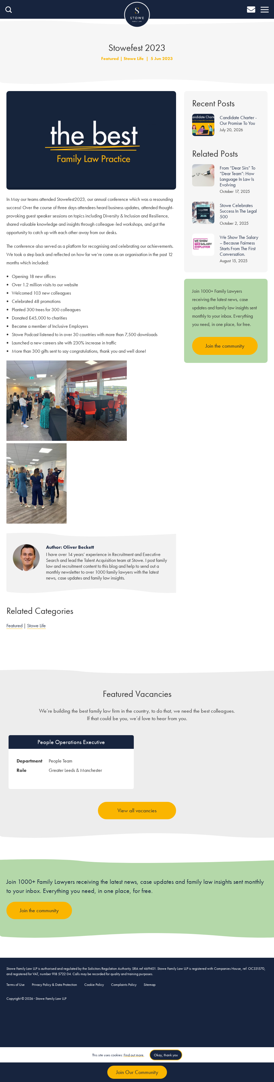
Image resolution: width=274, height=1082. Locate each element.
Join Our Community (137, 1072)
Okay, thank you (166, 1055)
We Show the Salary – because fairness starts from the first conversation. (239, 245)
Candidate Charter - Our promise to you (238, 120)
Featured (110, 58)
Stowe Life (134, 58)
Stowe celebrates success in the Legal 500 (238, 211)
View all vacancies (137, 810)
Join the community (225, 345)
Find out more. (134, 1055)
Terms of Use (15, 984)
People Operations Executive (71, 742)
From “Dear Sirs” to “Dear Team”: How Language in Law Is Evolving (237, 176)
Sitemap (149, 984)
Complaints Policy (123, 984)
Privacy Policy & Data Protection (54, 984)
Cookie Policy (94, 984)
